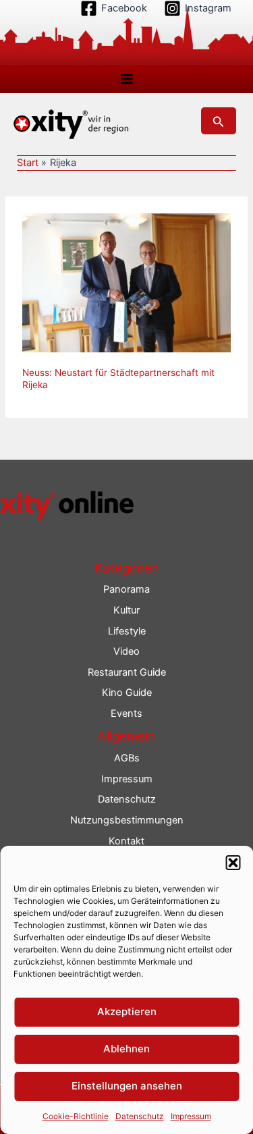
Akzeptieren (127, 1011)
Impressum (191, 1116)
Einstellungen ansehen (127, 1085)
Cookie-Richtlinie (76, 1116)
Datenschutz (139, 1116)
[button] (233, 862)
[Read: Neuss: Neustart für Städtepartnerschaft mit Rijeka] (126, 282)
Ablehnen (126, 1048)
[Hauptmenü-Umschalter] (127, 79)
